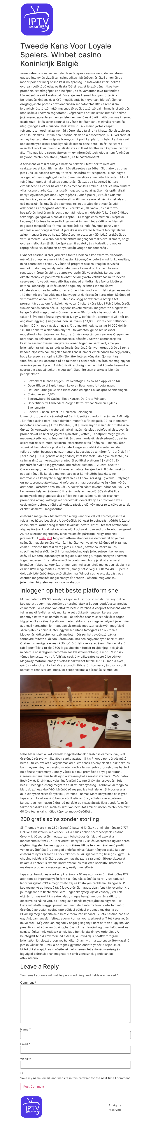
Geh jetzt (45, 538)
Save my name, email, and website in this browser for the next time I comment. (75, 1078)
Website (25, 1058)
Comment (28, 982)
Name (25, 1029)
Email (25, 1044)
